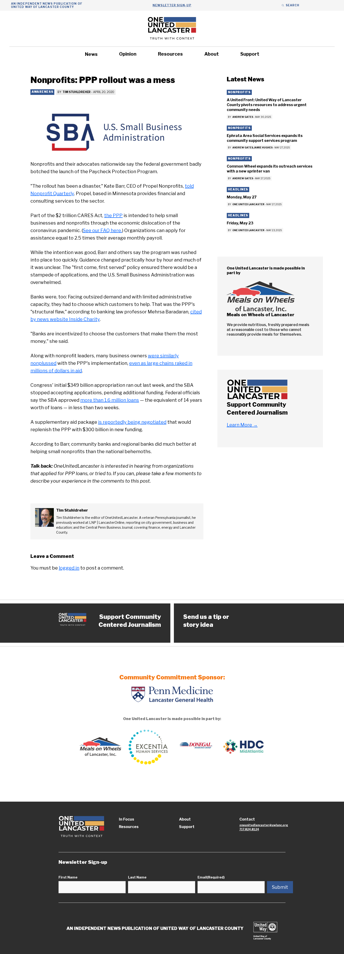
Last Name (137, 877)
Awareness (42, 91)
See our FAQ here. (102, 230)
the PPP (113, 215)
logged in (69, 568)
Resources (170, 54)
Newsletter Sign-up (172, 5)
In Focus (126, 819)
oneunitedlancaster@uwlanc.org (263, 825)
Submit (280, 887)
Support (249, 54)
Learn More (242, 424)
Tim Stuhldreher (76, 92)
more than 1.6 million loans (109, 400)
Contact (247, 819)
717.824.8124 (249, 829)
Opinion (127, 54)
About (211, 54)
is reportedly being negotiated (132, 422)
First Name (68, 877)
